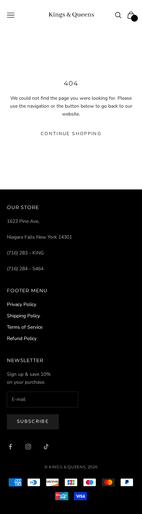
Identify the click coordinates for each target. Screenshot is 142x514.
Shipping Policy (23, 316)
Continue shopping (71, 134)
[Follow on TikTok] (46, 446)
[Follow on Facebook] (10, 446)
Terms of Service (24, 327)
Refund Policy (22, 338)
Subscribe (33, 421)
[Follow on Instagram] (28, 446)
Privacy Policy (21, 304)
